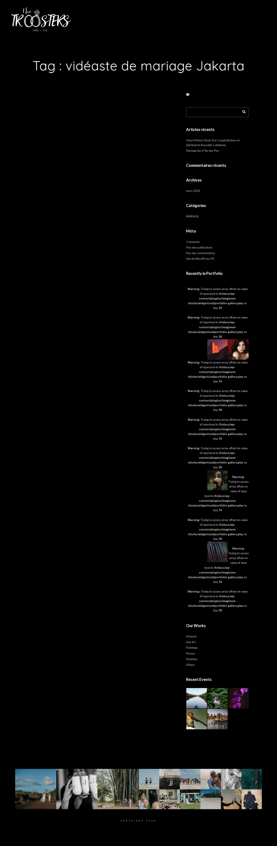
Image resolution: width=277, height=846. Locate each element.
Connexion (193, 242)
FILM (152, 17)
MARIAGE (192, 216)
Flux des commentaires (200, 253)
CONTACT (204, 17)
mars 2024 (193, 191)
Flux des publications (199, 247)
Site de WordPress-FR (200, 258)
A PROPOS (90, 17)
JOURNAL (186, 17)
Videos (190, 664)
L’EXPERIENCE (113, 17)
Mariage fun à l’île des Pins (202, 150)
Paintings (192, 647)
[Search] (242, 111)
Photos (190, 653)
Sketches (191, 659)
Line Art (191, 642)
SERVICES (168, 17)
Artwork (191, 636)
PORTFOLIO (136, 17)
